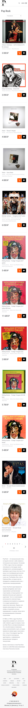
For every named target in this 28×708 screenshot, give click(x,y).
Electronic (16, 678)
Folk (18, 682)
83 (14, 548)
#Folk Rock (21, 174)
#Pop (13, 48)
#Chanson (16, 90)
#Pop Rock (16, 48)
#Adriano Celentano (6, 48)
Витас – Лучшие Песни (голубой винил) (13, 486)
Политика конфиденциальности (14, 671)
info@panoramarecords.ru (14, 703)
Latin (23, 682)
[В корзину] (19, 53)
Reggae (12, 680)
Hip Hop (18, 680)
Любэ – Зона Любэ (7, 172)
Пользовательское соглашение (14, 672)
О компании (14, 669)
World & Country (5, 685)
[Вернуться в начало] (4, 3)
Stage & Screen (16, 685)
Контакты (14, 674)
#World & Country (15, 174)
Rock (5, 678)
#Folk (10, 174)
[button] (19, 3)
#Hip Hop (19, 217)
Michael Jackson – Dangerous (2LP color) (13, 216)
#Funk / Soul (5, 219)
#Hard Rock (4, 176)
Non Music (14, 687)
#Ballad (15, 132)
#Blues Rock (13, 310)
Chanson (25, 685)
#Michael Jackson (6, 217)
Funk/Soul (11, 682)
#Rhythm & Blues (19, 264)
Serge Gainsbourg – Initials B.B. (10, 89)
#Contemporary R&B (6, 221)
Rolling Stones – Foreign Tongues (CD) (12, 351)
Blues (4, 682)
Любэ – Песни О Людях (9, 130)
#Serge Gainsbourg (6, 90)
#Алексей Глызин (6, 531)
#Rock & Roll (5, 266)
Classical (5, 680)
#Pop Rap (18, 219)
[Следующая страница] (25, 546)
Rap (24, 680)
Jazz (23, 678)
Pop (10, 678)
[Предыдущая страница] (2, 546)
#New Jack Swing (12, 219)
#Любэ (3, 132)
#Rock (12, 217)
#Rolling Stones (5, 264)
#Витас (4, 487)
